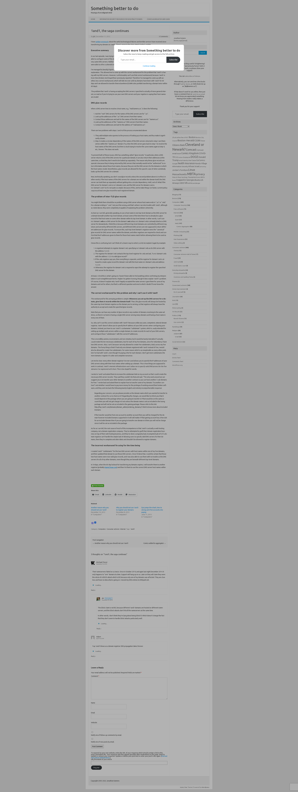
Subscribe (173, 60)
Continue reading (149, 66)
